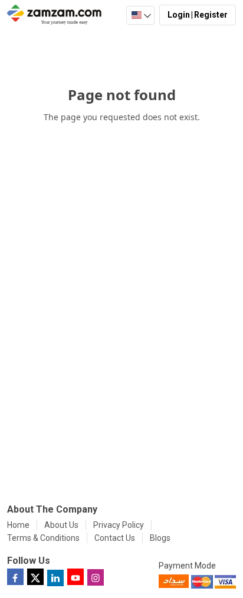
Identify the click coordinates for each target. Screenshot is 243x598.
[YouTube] (75, 576)
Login (179, 14)
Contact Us (114, 538)
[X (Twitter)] (35, 576)
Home (18, 525)
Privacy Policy (118, 525)
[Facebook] (15, 576)
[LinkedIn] (55, 577)
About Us (61, 525)
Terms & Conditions (43, 538)
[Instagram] (95, 576)
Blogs (160, 538)
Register (211, 14)
